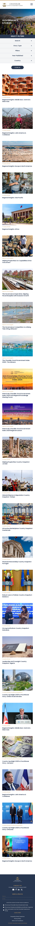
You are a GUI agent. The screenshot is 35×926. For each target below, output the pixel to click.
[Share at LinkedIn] (18, 889)
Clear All (17, 67)
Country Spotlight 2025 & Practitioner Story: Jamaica (15, 762)
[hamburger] (31, 4)
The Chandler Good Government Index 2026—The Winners (16, 361)
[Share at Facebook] (16, 889)
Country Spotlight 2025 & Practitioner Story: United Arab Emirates (15, 696)
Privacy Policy (17, 918)
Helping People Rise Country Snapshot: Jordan (16, 463)
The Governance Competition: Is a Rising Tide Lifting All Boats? (16, 328)
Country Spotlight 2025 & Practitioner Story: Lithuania (15, 829)
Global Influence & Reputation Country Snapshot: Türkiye (16, 496)
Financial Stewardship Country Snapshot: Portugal (17, 563)
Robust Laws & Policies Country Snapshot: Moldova (17, 596)
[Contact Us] (13, 889)
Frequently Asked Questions (17, 916)
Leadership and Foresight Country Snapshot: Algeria (14, 662)
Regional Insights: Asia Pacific (12, 198)
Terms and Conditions (17, 920)
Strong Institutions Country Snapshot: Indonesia (15, 629)
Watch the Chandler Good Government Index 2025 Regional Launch (16, 430)
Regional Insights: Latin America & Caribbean (14, 134)
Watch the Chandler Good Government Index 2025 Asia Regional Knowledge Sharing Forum (16, 395)
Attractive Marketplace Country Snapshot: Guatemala (17, 529)
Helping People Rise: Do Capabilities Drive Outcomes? (17, 261)
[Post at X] (21, 889)
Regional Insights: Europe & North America (17, 166)
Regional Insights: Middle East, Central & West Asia (16, 100)
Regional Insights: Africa (10, 229)
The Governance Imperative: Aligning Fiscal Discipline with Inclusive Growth (15, 295)
